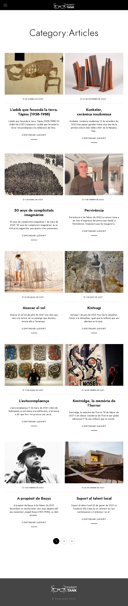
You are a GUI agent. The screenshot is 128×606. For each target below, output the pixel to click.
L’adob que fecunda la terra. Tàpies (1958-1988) (34, 112)
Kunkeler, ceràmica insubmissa (94, 112)
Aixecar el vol (34, 307)
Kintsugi (94, 307)
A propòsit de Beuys (34, 498)
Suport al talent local (94, 498)
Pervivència (94, 210)
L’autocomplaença (34, 400)
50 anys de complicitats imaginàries (34, 212)
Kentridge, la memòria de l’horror (94, 403)
